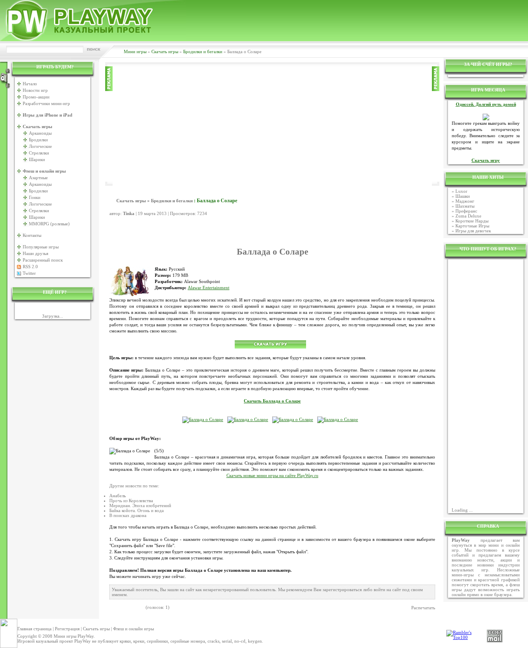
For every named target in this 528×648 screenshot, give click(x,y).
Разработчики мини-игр (46, 103)
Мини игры (135, 51)
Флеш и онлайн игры (133, 628)
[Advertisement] (272, 124)
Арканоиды (40, 133)
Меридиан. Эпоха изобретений (140, 505)
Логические (40, 146)
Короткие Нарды (471, 220)
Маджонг (464, 201)
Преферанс (466, 210)
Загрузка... (52, 315)
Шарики (37, 159)
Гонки (34, 197)
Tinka (128, 213)
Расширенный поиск (43, 259)
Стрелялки (39, 152)
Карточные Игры (472, 225)
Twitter (29, 273)
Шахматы (464, 206)
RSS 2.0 (30, 266)
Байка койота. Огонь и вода (136, 510)
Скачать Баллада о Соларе (272, 401)
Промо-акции (36, 96)
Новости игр (35, 90)
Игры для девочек (473, 230)
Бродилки (38, 139)
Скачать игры (164, 51)
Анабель (117, 495)
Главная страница (34, 628)
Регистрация (67, 628)
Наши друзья (35, 253)
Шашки (462, 196)
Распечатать (423, 607)
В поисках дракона (127, 515)
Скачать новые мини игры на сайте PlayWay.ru (272, 475)
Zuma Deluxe (468, 215)
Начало (30, 83)
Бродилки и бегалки (202, 51)
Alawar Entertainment (208, 287)
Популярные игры (41, 246)
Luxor (461, 191)
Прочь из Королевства (131, 500)
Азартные (38, 177)
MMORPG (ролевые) (49, 223)
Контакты (32, 235)
